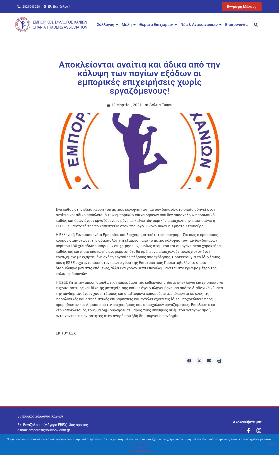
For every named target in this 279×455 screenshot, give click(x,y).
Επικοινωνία (236, 24)
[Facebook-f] (248, 430)
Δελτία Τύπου (160, 105)
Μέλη (127, 24)
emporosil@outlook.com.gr (49, 430)
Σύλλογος (105, 24)
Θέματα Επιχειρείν (156, 24)
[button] (255, 24)
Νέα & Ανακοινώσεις (199, 24)
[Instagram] (259, 430)
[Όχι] (272, 444)
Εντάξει (140, 447)
